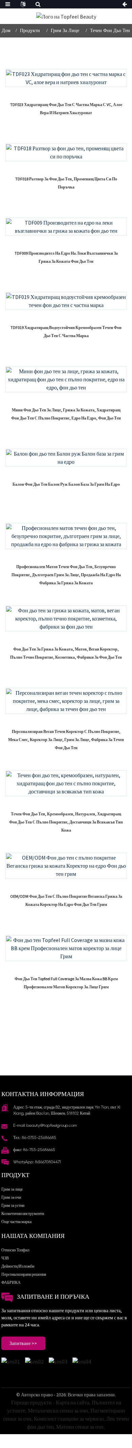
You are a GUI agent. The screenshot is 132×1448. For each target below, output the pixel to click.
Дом (6, 30)
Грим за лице (65, 30)
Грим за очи (11, 1197)
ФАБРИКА (11, 1282)
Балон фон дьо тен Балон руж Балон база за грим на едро (66, 484)
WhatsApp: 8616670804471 (37, 1162)
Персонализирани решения (23, 1274)
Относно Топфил (15, 1249)
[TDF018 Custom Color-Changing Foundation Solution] (66, 152)
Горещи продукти (31, 1402)
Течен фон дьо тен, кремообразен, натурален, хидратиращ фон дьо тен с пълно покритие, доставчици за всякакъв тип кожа (66, 822)
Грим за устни (12, 1205)
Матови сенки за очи (80, 1426)
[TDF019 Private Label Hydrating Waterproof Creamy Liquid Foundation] (66, 301)
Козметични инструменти (22, 1213)
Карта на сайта (72, 1402)
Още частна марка (16, 1221)
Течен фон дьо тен (110, 30)
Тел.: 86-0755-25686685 (34, 1137)
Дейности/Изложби (17, 1266)
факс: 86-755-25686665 (34, 1149)
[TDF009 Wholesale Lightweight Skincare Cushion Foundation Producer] (66, 227)
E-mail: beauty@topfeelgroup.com (45, 1125)
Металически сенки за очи (58, 1410)
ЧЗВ (5, 1258)
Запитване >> (23, 1343)
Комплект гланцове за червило (69, 1418)
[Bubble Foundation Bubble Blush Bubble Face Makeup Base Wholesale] (66, 458)
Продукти (30, 30)
